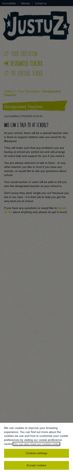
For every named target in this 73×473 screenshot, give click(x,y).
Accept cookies (36, 465)
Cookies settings (36, 453)
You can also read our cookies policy (36, 444)
